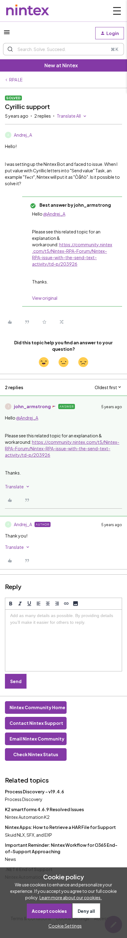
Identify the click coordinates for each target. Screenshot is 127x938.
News (10, 859)
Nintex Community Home (37, 707)
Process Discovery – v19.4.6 (34, 791)
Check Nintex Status (35, 754)
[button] (6, 34)
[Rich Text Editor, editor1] (63, 640)
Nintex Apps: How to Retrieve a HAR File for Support (60, 827)
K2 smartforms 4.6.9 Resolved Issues (44, 809)
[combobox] (63, 49)
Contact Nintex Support (36, 723)
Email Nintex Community (37, 738)
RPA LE (16, 79)
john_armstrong (32, 406)
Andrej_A (23, 135)
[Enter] (10, 49)
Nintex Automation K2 (27, 817)
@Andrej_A (54, 214)
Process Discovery (24, 799)
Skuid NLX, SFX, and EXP (28, 835)
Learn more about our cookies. (70, 897)
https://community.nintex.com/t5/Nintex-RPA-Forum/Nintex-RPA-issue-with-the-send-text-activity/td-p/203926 (62, 448)
